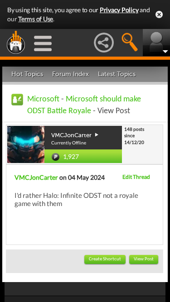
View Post (144, 259)
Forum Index (70, 74)
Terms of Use (35, 19)
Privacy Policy (119, 10)
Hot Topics (27, 74)
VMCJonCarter (36, 177)
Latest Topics (117, 74)
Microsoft (43, 99)
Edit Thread (136, 176)
